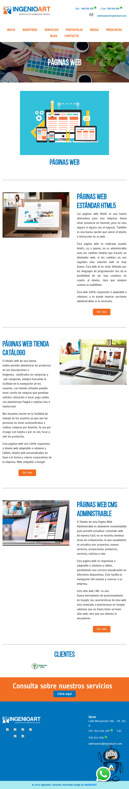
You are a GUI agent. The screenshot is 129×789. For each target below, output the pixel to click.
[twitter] (15, 736)
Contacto (71, 36)
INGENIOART (90, 785)
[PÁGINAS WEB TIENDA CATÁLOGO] (93, 362)
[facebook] (7, 729)
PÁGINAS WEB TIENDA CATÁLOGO (26, 348)
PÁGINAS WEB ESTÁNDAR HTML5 (96, 201)
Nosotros (30, 30)
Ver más (101, 311)
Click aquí (64, 694)
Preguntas (114, 30)
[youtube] (23, 736)
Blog (53, 36)
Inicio (11, 30)
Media (94, 30)
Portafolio (74, 30)
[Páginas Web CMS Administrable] (36, 523)
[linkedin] (23, 729)
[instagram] (15, 729)
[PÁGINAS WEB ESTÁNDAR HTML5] (36, 215)
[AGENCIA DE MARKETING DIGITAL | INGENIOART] (27, 10)
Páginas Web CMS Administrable (97, 509)
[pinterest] (30, 729)
